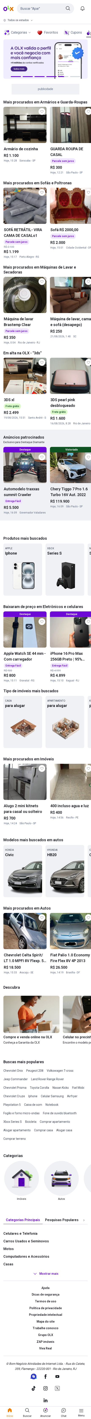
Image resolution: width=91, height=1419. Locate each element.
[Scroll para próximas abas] (84, 1220)
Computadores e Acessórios (26, 1256)
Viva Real (45, 1348)
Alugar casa (64, 1130)
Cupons (76, 32)
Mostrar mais (48, 1273)
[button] (45, 8)
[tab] (23, 1220)
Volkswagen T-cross (60, 1070)
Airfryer (72, 1096)
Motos (8, 1249)
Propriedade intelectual (45, 1314)
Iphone (32, 1096)
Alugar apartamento (17, 1130)
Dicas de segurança (45, 1294)
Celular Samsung (52, 1096)
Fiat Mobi (78, 1087)
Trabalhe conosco (45, 1328)
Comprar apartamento (55, 1121)
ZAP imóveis (45, 1341)
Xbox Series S (12, 1121)
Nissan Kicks (60, 1087)
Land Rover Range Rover (47, 1079)
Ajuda (45, 1288)
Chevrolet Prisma (14, 1087)
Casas (8, 1264)
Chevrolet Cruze (14, 1096)
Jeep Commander (15, 1079)
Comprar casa (43, 1130)
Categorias (19, 32)
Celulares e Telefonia (20, 1234)
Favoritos (51, 32)
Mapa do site (46, 1321)
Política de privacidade (45, 1308)
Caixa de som (33, 1104)
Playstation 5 (12, 1104)
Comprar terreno (14, 1138)
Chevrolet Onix (13, 1070)
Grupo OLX (45, 1335)
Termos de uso (45, 1301)
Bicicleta (30, 1121)
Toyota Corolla (39, 1087)
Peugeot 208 (34, 1070)
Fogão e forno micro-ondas (21, 1113)
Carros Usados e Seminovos (26, 1241)
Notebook (52, 1104)
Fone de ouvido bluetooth (60, 1113)
